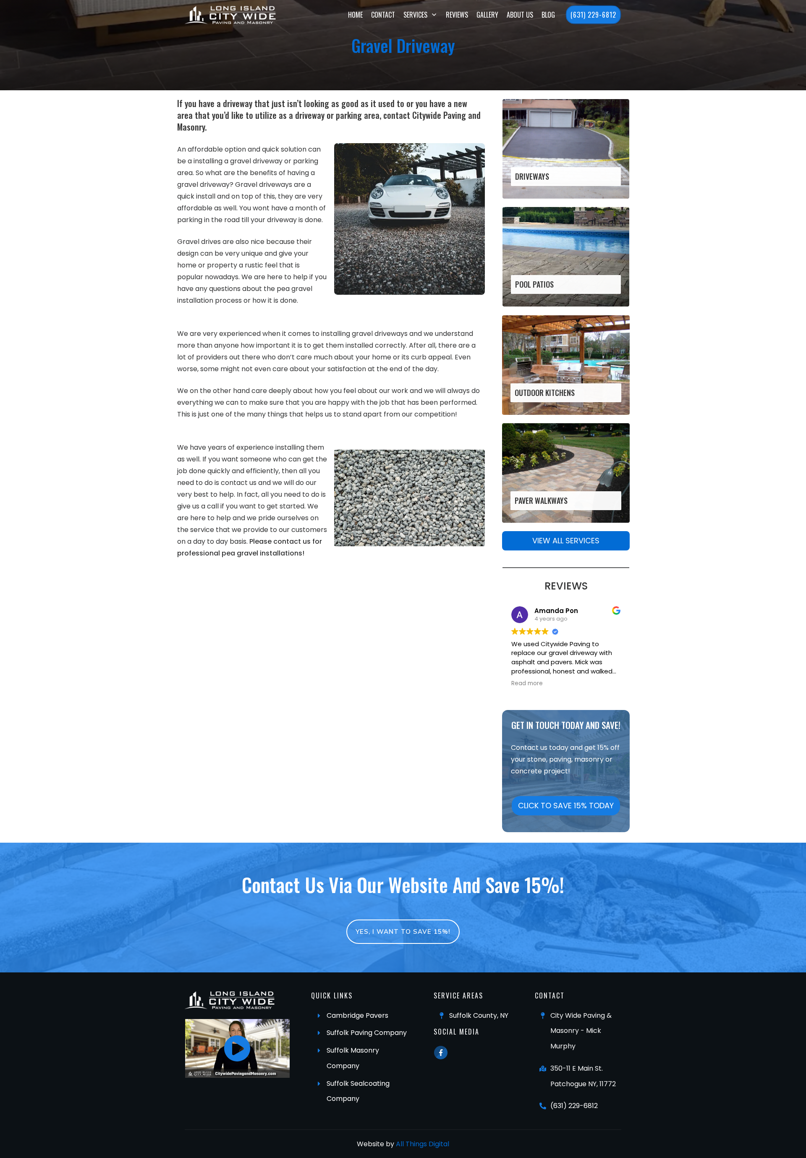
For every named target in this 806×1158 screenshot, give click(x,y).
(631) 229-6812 (574, 1106)
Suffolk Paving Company (367, 1032)
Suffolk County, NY (478, 1015)
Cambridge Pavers (357, 1015)
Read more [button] (527, 683)
